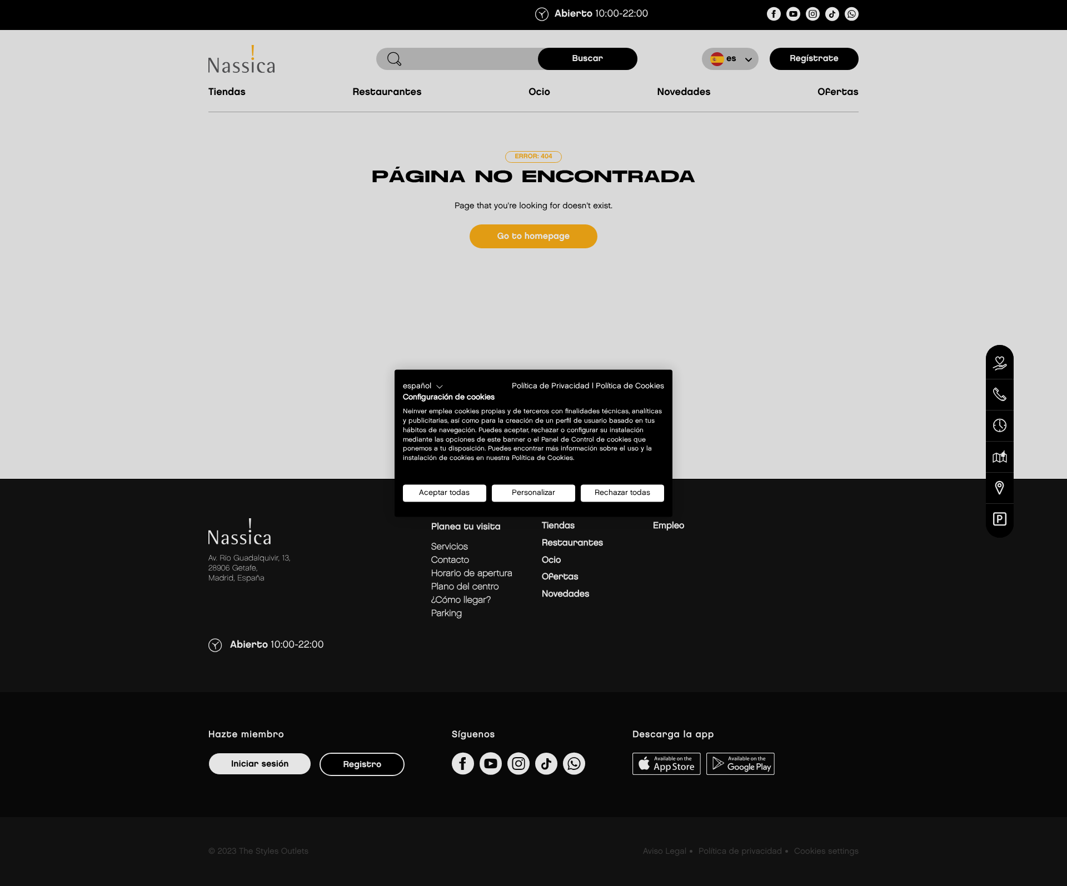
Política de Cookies (630, 386)
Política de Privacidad (551, 386)
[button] (423, 386)
